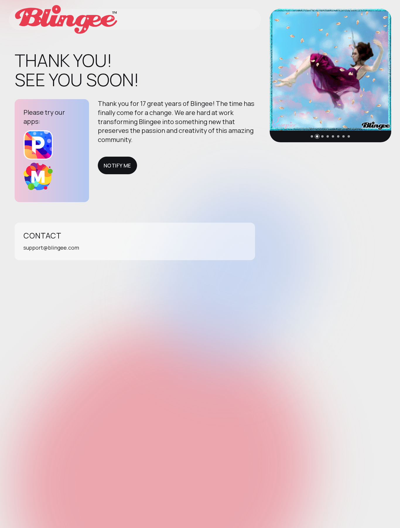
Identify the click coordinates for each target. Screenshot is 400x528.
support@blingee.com (51, 247)
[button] (312, 136)
